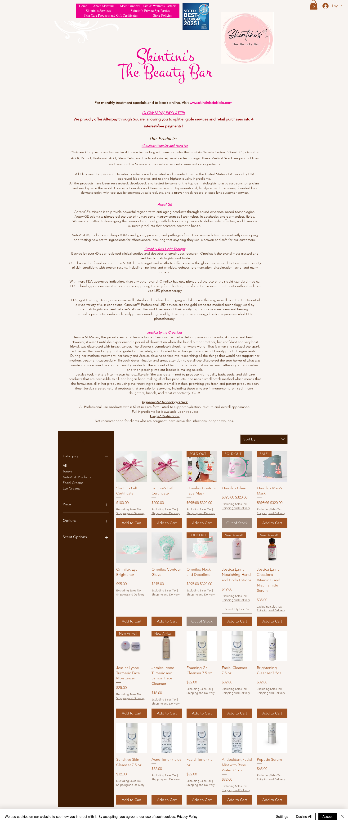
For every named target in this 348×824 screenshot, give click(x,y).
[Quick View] (131, 466)
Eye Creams (71, 488)
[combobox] (264, 439)
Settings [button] (282, 816)
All (65, 465)
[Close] (342, 816)
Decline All (304, 816)
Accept (327, 816)
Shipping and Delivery (130, 513)
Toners (67, 471)
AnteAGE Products (77, 477)
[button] (314, 5)
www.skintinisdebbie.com (211, 102)
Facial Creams (73, 483)
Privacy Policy (187, 816)
